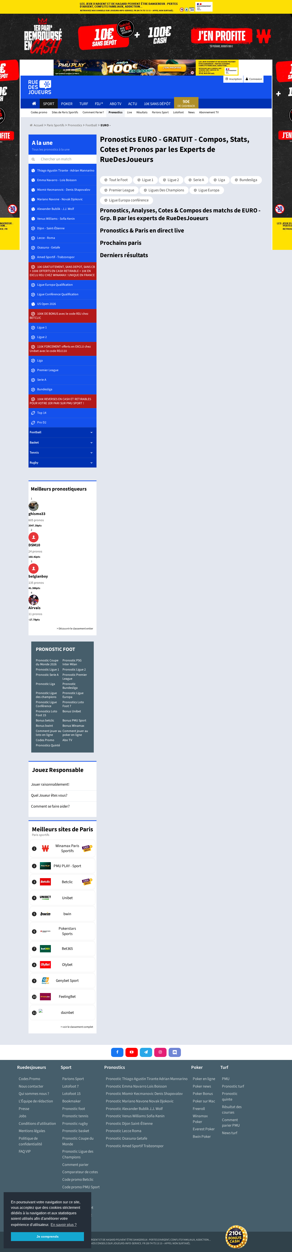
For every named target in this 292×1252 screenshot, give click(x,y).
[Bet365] (62, 949)
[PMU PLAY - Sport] (62, 866)
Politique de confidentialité (30, 1141)
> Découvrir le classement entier (75, 629)
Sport (48, 104)
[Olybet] (62, 965)
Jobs (22, 1116)
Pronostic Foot (55, 649)
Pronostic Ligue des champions (46, 695)
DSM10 (34, 545)
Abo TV (67, 740)
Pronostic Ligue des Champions (77, 1154)
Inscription (235, 79)
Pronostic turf (233, 1086)
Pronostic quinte (229, 1096)
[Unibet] (62, 898)
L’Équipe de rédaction (36, 1101)
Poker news (202, 1086)
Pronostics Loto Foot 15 (46, 713)
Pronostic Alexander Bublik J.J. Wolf (134, 1109)
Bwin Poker (202, 1136)
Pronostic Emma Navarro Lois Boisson (136, 1086)
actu (132, 104)
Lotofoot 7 (70, 1086)
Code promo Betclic (78, 1179)
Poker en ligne (204, 1079)
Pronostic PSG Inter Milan (72, 662)
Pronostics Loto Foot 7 (73, 704)
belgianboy (38, 576)
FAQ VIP (25, 1151)
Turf (83, 104)
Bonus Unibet (72, 711)
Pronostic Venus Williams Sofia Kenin (135, 1116)
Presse (24, 1109)
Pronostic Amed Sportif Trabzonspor (135, 1146)
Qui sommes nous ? (34, 1093)
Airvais (35, 608)
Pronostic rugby (75, 1123)
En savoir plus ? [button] (64, 1225)
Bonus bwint (44, 726)
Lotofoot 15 (71, 1093)
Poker (67, 104)
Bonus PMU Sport (74, 720)
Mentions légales (32, 1131)
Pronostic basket (75, 1131)
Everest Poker (204, 1129)
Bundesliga (248, 180)
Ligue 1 (147, 180)
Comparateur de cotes (80, 1172)
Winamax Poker (200, 1119)
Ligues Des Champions (166, 190)
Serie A (198, 180)
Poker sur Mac (204, 1101)
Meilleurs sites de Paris (62, 829)
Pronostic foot (73, 1109)
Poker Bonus (203, 1093)
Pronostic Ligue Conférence (46, 704)
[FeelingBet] (62, 997)
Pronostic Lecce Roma (123, 1131)
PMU (225, 1079)
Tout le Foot (118, 180)
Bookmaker (71, 1101)
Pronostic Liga (45, 684)
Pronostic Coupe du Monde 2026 (47, 662)
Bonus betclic (45, 720)
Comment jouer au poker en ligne (75, 733)
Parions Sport (73, 1079)
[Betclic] (62, 882)
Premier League (121, 190)
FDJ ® (99, 104)
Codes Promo (45, 740)
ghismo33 (37, 514)
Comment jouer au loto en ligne (48, 733)
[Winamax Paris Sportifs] (62, 848)
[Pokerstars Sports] (62, 931)
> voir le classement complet (77, 1027)
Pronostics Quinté (48, 745)
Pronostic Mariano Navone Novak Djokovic (140, 1101)
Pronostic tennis (75, 1116)
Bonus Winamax (73, 726)
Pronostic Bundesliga (70, 686)
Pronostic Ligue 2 (74, 669)
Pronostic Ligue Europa (73, 695)
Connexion (255, 79)
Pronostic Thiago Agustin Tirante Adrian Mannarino (147, 1079)
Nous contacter (31, 1086)
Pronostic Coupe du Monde (78, 1141)
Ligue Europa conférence (128, 200)
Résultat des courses (232, 1109)
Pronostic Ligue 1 (47, 669)
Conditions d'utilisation (37, 1123)
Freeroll (199, 1109)
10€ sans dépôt (157, 104)
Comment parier (75, 1164)
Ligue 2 (173, 180)
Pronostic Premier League (75, 677)
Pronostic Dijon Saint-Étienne (129, 1123)
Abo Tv (115, 104)
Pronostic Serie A (47, 675)
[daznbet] (62, 1013)
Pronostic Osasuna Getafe (126, 1138)
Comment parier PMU (231, 1122)
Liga (221, 180)
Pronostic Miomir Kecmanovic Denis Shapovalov (144, 1093)
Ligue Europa (208, 190)
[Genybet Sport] (62, 981)
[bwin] (62, 914)
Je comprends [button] (47, 1236)
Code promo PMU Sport (81, 1187)
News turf (229, 1133)
